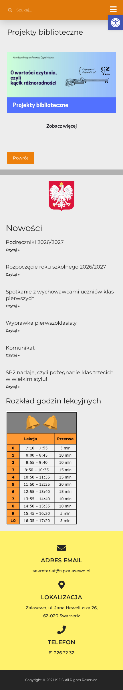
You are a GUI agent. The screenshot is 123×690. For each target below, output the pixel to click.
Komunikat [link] (20, 348)
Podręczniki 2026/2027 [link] (35, 242)
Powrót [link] (20, 158)
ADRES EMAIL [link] (61, 560)
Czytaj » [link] (13, 250)
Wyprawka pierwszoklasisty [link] (41, 323)
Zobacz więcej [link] (61, 126)
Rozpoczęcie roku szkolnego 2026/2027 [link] (56, 267)
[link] (115, 22)
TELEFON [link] (61, 642)
